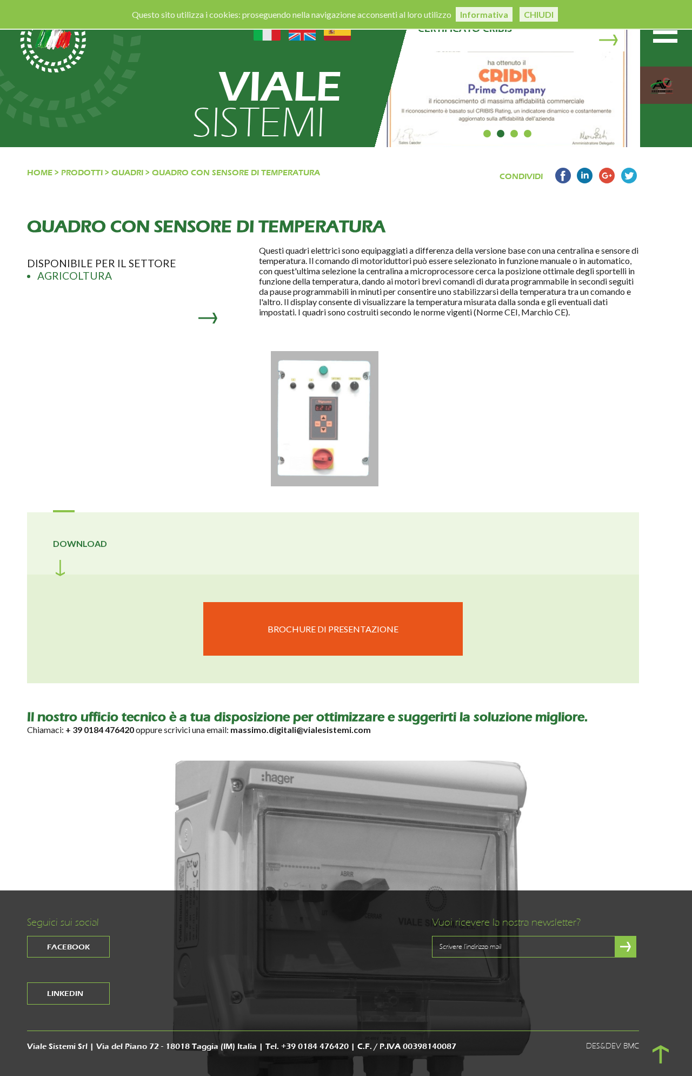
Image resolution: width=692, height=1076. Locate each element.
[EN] (302, 30)
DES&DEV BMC (612, 1046)
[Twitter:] (629, 180)
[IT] (267, 30)
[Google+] (607, 180)
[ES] (337, 30)
